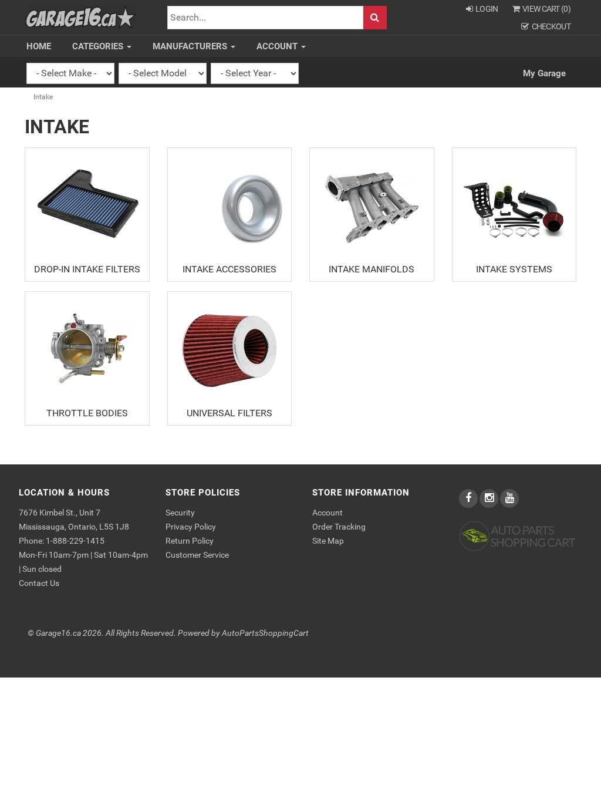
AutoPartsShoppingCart (265, 633)
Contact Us (39, 583)
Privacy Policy (191, 526)
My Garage (544, 73)
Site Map (328, 540)
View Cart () (546, 9)
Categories (99, 46)
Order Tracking (339, 526)
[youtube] (509, 498)
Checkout (551, 26)
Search (375, 18)
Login (486, 9)
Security (180, 512)
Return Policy (190, 540)
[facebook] (469, 498)
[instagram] (490, 498)
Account (278, 46)
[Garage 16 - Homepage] (81, 16)
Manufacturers (191, 46)
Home (38, 46)
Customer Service (197, 555)
